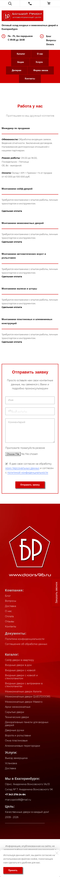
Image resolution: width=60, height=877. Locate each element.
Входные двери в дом (18, 665)
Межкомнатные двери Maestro (23, 701)
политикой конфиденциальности (27, 472)
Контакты (30, 78)
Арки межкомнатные (17, 706)
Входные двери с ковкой (20, 670)
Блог (48, 36)
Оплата (50, 44)
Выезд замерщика (16, 758)
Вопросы (51, 40)
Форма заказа (40, 70)
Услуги (39, 62)
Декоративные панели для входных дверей (26, 724)
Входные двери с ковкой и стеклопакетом (21, 677)
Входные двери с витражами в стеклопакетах (23, 685)
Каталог (21, 54)
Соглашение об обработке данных (26, 644)
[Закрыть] (56, 853)
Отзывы (9, 621)
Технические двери (17, 717)
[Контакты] (30, 3)
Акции (20, 62)
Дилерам (16, 70)
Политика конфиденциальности (24, 638)
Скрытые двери (14, 712)
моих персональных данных (22, 468)
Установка (11, 763)
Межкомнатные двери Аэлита (23, 691)
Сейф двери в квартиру (19, 660)
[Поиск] (10, 3)
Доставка (10, 606)
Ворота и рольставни (18, 735)
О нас (40, 54)
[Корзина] (50, 3)
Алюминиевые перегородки (22, 745)
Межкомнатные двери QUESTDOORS (27, 696)
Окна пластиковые (16, 740)
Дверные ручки (14, 730)
